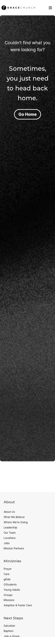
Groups (8, 595)
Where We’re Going (16, 522)
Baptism (8, 631)
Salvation (9, 625)
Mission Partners (14, 548)
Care (6, 574)
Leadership (10, 527)
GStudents (10, 584)
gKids (7, 579)
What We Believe (14, 517)
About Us (9, 511)
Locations (10, 538)
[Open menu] (50, 7)
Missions (9, 600)
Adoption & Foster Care (18, 605)
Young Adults (12, 589)
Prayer (8, 568)
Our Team (10, 532)
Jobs (7, 543)
